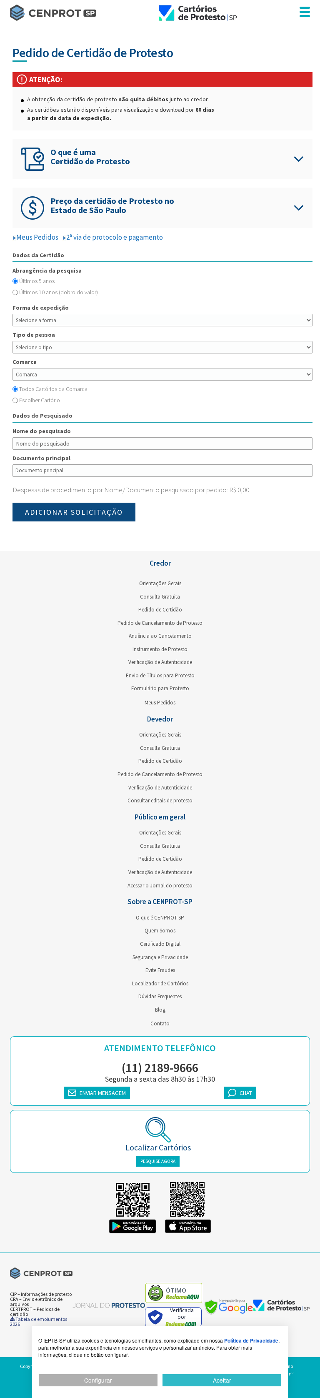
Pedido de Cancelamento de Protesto (160, 622)
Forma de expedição (40, 307)
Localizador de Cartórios (160, 983)
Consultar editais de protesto (160, 800)
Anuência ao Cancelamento (160, 635)
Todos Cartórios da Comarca (53, 389)
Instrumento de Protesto (160, 649)
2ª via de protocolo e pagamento (114, 237)
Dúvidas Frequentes (160, 996)
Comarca (24, 362)
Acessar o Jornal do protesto (160, 885)
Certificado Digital (160, 943)
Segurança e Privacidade (160, 957)
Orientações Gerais (160, 583)
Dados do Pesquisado (42, 415)
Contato (160, 1023)
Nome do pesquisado (41, 431)
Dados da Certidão (38, 255)
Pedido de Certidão (160, 609)
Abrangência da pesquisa (47, 270)
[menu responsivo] (305, 13)
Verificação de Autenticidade (160, 662)
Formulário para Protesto (160, 688)
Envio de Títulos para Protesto (160, 675)
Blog (160, 1009)
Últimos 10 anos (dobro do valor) (58, 292)
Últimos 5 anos (37, 281)
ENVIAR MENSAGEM (103, 1093)
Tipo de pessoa (33, 334)
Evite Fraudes (160, 970)
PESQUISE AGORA (157, 1161)
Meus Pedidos (37, 237)
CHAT (246, 1093)
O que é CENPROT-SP (160, 917)
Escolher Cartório (39, 400)
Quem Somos (160, 930)
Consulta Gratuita (160, 596)
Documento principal (41, 458)
